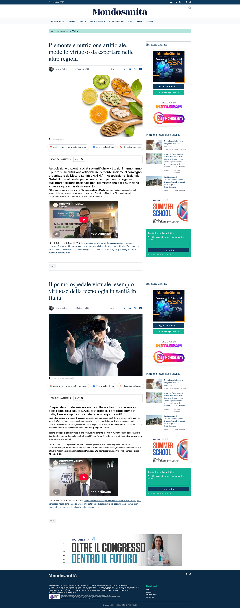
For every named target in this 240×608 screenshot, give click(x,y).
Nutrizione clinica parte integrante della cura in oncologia (173, 143)
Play (77, 159)
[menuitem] (57, 21)
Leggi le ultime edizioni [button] (168, 86)
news (52, 266)
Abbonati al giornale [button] (167, 92)
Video (75, 31)
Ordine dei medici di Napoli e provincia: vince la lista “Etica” (110, 500)
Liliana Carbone (62, 69)
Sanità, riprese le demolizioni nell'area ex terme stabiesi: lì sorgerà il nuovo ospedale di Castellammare (174, 182)
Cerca (189, 8)
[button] (175, 3)
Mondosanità (62, 31)
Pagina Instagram (189, 2)
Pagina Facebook (185, 2)
